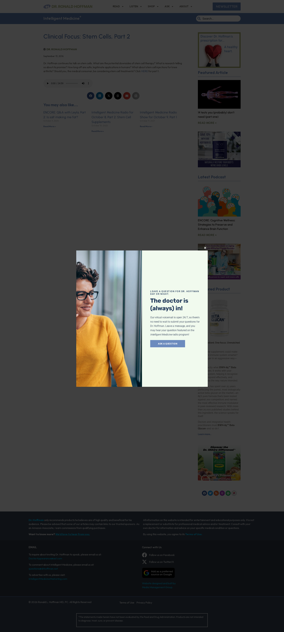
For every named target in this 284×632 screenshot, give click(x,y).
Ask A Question (167, 343)
